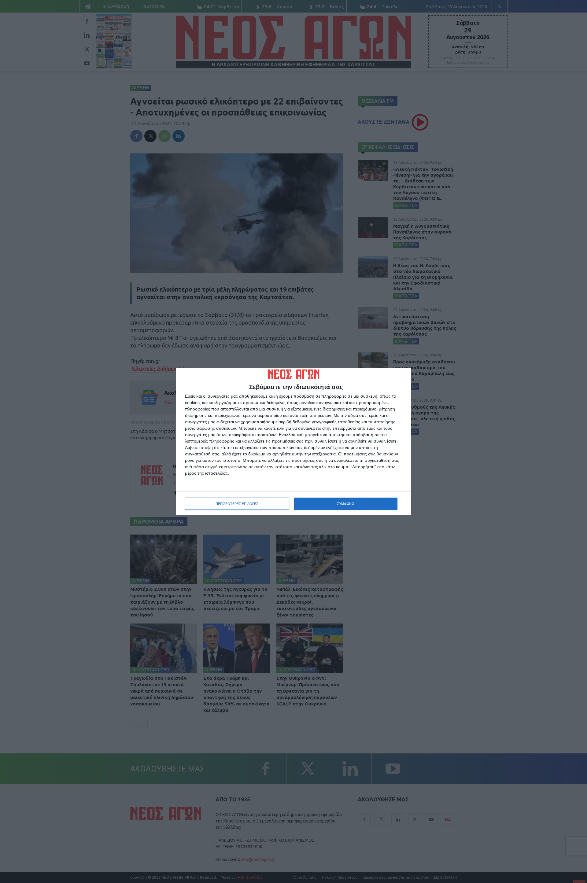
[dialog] (293, 442)
